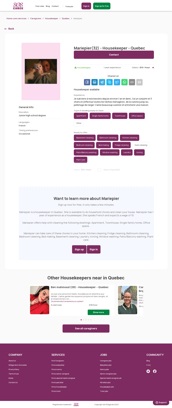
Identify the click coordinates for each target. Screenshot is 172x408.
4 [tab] (88, 319)
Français (69, 6)
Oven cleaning (141, 145)
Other (78, 123)
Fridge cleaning (122, 145)
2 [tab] (83, 319)
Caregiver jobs (105, 361)
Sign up (79, 249)
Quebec (66, 18)
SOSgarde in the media (18, 365)
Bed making (104, 145)
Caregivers (35, 18)
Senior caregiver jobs (108, 374)
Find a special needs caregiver (63, 378)
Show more (98, 312)
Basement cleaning (85, 137)
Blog (48, 6)
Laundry (127, 152)
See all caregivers (86, 328)
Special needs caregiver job (110, 378)
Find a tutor (56, 391)
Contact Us (13, 382)
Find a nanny (57, 369)
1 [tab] (81, 319)
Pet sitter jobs (105, 382)
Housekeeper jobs (107, 387)
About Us (12, 361)
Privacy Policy (14, 369)
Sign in (86, 6)
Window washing (109, 152)
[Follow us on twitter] (148, 371)
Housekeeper (51, 18)
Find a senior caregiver (60, 374)
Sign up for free (102, 6)
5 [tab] (91, 319)
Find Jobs (39, 6)
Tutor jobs (104, 391)
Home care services (16, 18)
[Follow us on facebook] (154, 371)
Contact (55, 6)
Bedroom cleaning (84, 145)
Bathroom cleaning (108, 137)
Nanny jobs (104, 369)
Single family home (100, 115)
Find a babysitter (58, 365)
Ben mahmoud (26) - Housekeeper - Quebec (80, 287)
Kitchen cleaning (129, 137)
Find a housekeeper (59, 387)
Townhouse (120, 115)
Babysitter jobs (105, 365)
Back (11, 28)
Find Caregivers (58, 361)
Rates (11, 378)
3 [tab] (86, 319)
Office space (137, 115)
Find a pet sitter (57, 382)
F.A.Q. (148, 365)
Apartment (81, 115)
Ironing (140, 152)
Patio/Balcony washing (86, 152)
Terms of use (14, 374)
